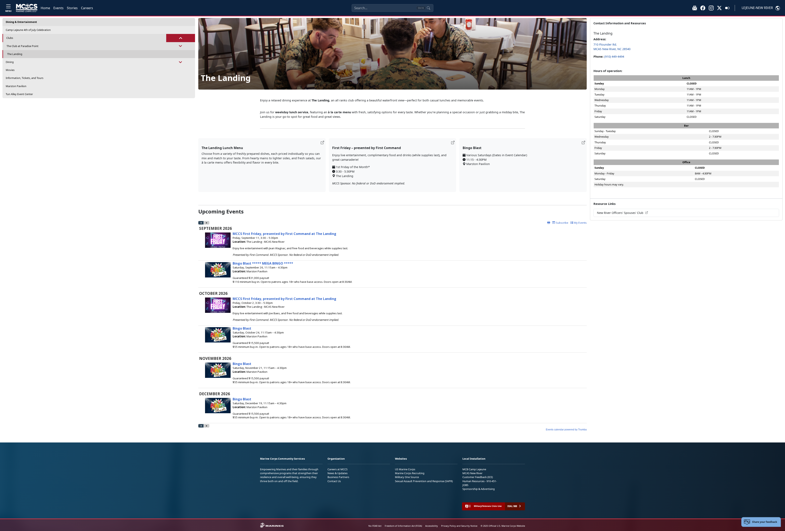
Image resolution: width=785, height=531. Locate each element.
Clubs (9, 38)
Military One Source (407, 477)
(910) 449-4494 (614, 56)
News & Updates (337, 473)
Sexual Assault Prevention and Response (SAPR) (424, 481)
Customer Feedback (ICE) (477, 477)
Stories (72, 8)
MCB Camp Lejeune (474, 469)
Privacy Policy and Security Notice (459, 525)
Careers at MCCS (337, 469)
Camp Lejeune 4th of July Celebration (28, 30)
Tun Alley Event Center (19, 94)
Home (45, 8)
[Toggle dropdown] (180, 38)
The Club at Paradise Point (22, 46)
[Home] (26, 8)
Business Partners (338, 477)
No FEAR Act (374, 525)
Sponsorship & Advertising (478, 489)
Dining (10, 62)
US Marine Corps (405, 469)
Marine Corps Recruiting (409, 473)
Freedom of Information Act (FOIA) (403, 525)
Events (58, 8)
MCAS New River (472, 473)
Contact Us (334, 481)
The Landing (14, 54)
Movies (10, 70)
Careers (87, 8)
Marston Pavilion (16, 86)
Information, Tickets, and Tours (24, 78)
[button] (702, 8)
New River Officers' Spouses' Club (620, 213)
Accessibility (431, 525)
